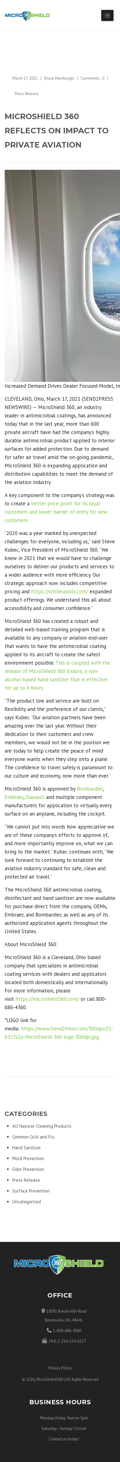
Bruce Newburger (59, 78)
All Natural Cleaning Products (41, 1126)
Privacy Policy (60, 1368)
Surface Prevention (31, 1191)
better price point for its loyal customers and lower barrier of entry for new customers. (56, 512)
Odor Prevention (28, 1169)
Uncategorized (26, 1202)
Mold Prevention (28, 1158)
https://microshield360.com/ (47, 999)
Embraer (14, 797)
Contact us (58, 1439)
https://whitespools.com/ (59, 591)
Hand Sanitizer (26, 1148)
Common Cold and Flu (33, 1137)
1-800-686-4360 (67, 1330)
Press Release (26, 93)
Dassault (35, 797)
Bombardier (90, 788)
